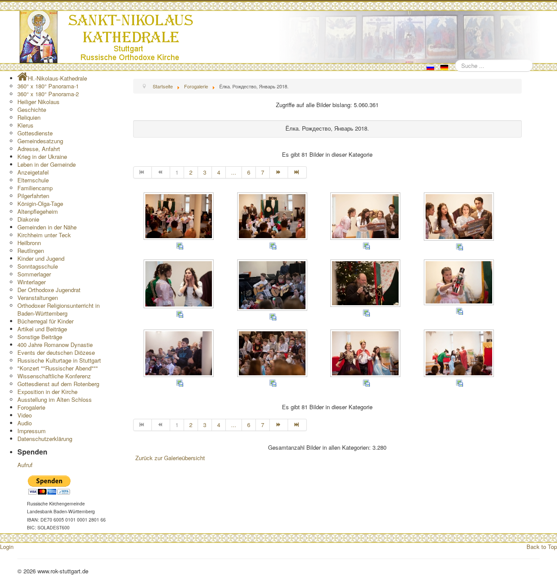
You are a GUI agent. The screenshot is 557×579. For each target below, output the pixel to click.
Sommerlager (34, 274)
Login (6, 546)
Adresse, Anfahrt (38, 149)
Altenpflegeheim (37, 211)
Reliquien (28, 117)
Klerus (25, 125)
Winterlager (31, 282)
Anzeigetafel (33, 172)
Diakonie (28, 219)
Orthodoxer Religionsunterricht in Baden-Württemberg (58, 309)
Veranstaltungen (37, 297)
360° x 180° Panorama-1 (48, 86)
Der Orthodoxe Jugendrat (49, 290)
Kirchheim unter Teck (44, 235)
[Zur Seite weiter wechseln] (279, 172)
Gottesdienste (35, 133)
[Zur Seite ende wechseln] (297, 172)
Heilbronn (29, 243)
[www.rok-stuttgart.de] (280, 37)
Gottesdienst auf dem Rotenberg (58, 384)
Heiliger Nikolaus (38, 102)
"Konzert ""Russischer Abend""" (57, 368)
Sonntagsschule (37, 266)
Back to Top (542, 546)
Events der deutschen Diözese (56, 352)
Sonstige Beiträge (39, 337)
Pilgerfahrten (33, 196)
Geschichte (31, 109)
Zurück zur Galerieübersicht (170, 458)
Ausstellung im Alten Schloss (54, 399)
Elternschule (33, 180)
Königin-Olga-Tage (40, 203)
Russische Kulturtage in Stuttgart (59, 360)
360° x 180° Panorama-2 (48, 94)
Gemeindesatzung (40, 141)
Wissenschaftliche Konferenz (54, 376)
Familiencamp (35, 188)
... (233, 172)
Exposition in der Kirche (47, 391)
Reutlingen (30, 250)
